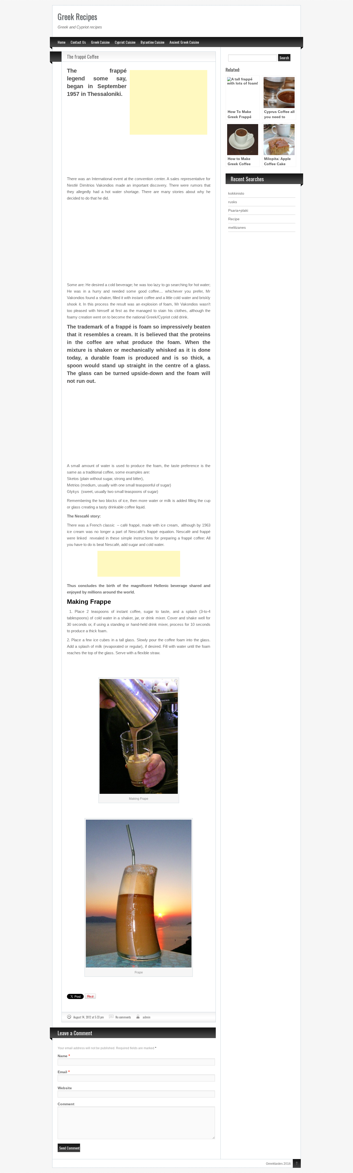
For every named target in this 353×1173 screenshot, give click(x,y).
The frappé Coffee (83, 56)
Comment (66, 1104)
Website (65, 1088)
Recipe (234, 219)
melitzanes (237, 227)
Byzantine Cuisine (152, 42)
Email (62, 1072)
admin (146, 1017)
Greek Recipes (77, 16)
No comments (123, 1017)
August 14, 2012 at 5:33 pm (88, 1017)
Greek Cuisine (100, 42)
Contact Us (78, 42)
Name (62, 1056)
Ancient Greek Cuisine (184, 42)
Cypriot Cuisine (125, 42)
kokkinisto (236, 193)
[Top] (297, 1164)
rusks (232, 202)
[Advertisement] (168, 89)
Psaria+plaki (238, 210)
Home (61, 42)
